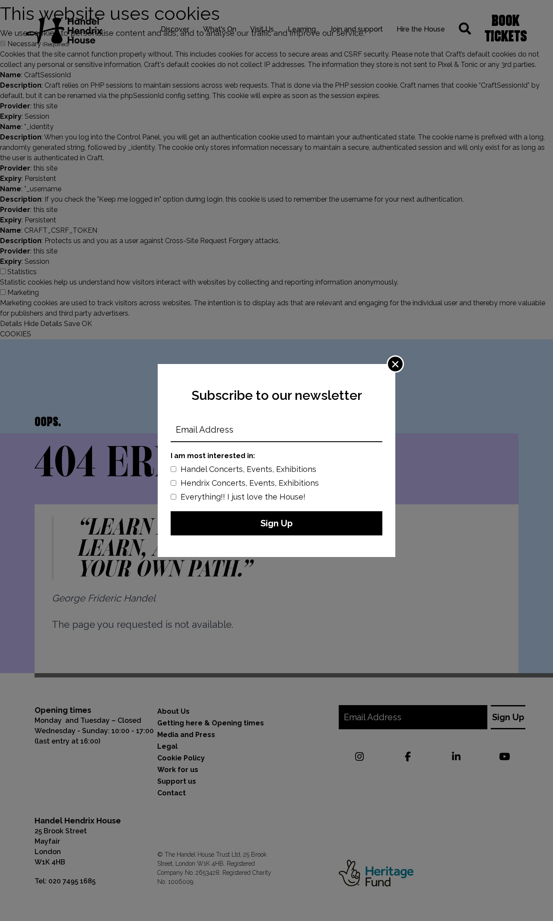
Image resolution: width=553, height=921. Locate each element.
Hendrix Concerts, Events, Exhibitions (250, 482)
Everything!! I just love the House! (243, 496)
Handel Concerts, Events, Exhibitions (248, 469)
